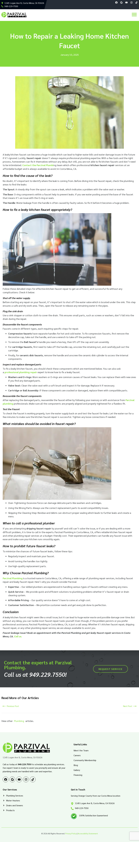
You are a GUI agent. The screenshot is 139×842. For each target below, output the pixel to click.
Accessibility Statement (88, 833)
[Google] (121, 2)
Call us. (18, 636)
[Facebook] (116, 2)
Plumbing (19, 720)
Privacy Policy (71, 833)
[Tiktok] (136, 2)
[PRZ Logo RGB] (13, 14)
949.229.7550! (48, 674)
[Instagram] (131, 2)
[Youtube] (126, 2)
